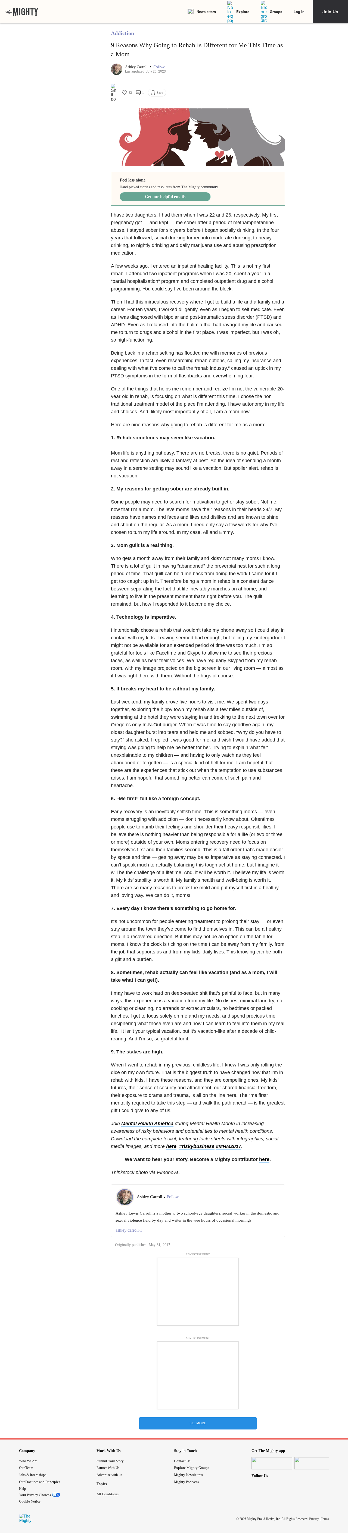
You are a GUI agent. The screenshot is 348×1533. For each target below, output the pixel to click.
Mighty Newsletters (188, 1475)
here (171, 1146)
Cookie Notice (30, 1501)
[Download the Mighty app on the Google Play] (314, 1463)
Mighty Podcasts (186, 1482)
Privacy (314, 1519)
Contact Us (182, 1461)
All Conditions (108, 1494)
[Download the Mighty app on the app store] (271, 1463)
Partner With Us (108, 1468)
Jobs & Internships (32, 1475)
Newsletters (206, 11)
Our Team (26, 1468)
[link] (21, 11)
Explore (242, 11)
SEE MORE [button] (198, 1423)
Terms (325, 1519)
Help (22, 1489)
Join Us (330, 11)
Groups (276, 11)
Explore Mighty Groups (191, 1468)
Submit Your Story (110, 1461)
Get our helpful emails (165, 196)
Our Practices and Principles (39, 1482)
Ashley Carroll (137, 67)
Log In (299, 11)
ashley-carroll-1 (129, 1230)
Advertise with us (109, 1475)
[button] (158, 67)
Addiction (122, 33)
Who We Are (28, 1461)
